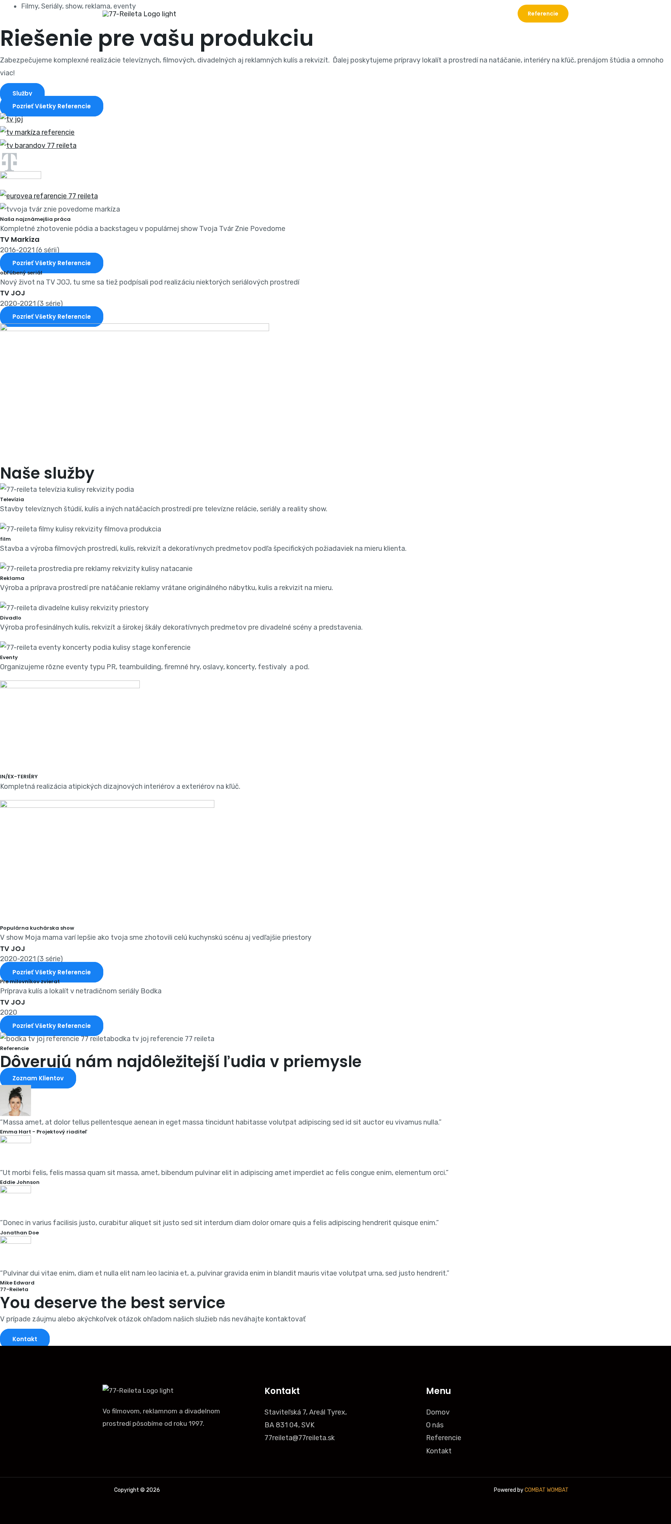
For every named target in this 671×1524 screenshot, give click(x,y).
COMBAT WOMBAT (546, 1490)
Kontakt (490, 13)
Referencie (443, 1438)
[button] (543, 14)
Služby (417, 13)
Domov (349, 13)
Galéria (452, 13)
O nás (383, 13)
